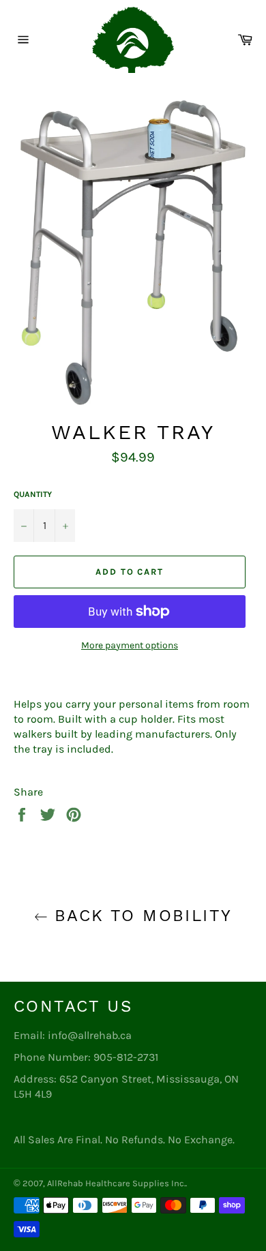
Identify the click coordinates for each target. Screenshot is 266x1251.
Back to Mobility (140, 915)
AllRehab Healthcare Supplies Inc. (116, 1183)
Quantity (33, 494)
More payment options (129, 645)
